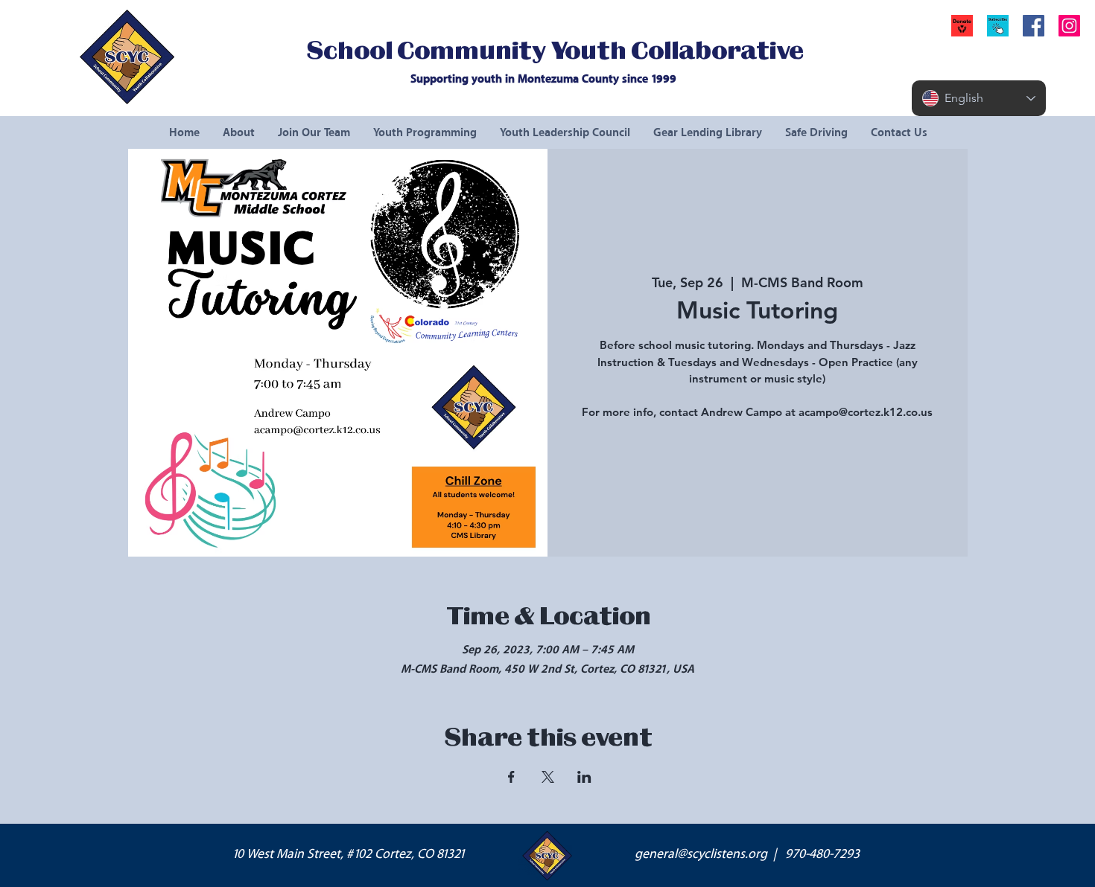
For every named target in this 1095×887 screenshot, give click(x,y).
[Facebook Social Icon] (1033, 25)
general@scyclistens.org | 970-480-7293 (747, 854)
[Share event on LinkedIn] (584, 777)
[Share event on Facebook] (511, 777)
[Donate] (962, 25)
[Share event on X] (548, 777)
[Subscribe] (998, 25)
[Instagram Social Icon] (1069, 25)
